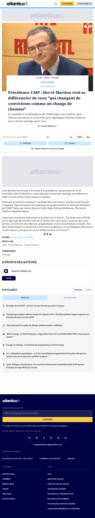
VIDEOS (5, 489)
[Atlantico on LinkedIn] (51, 438)
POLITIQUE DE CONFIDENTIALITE (60, 494)
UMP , (5, 245)
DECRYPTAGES (8, 474)
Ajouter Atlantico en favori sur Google (49, 149)
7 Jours (88, 290)
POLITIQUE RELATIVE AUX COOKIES (61, 504)
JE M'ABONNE (67, 4)
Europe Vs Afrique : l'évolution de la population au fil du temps (35, 345)
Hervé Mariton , (16, 245)
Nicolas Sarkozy (31, 245)
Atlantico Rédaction (48, 126)
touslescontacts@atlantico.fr (47, 445)
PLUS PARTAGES (70, 298)
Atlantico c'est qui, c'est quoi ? (17, 458)
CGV (49, 474)
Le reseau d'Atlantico (50, 458)
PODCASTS (6, 494)
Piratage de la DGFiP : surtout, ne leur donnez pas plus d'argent (35, 306)
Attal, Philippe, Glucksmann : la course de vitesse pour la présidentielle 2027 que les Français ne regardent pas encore (45, 366)
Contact (71, 458)
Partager (27, 143)
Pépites (47, 78)
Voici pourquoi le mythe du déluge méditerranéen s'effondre (34, 325)
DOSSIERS (6, 479)
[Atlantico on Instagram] (58, 438)
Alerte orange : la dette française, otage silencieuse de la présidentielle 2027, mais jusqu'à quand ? (47, 335)
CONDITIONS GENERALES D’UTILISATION (64, 509)
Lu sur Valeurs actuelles (22, 237)
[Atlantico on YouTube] (65, 438)
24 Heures (78, 290)
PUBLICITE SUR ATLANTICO (58, 484)
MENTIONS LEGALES (56, 479)
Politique (55, 78)
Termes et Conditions (59, 426)
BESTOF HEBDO (8, 499)
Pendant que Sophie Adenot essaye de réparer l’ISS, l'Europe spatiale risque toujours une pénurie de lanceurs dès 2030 (47, 315)
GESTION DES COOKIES (57, 489)
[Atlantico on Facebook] (44, 438)
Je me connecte (84, 4)
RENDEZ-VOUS (8, 484)
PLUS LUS (25, 298)
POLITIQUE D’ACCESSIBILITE (59, 499)
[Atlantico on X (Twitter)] (37, 438)
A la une (39, 78)
